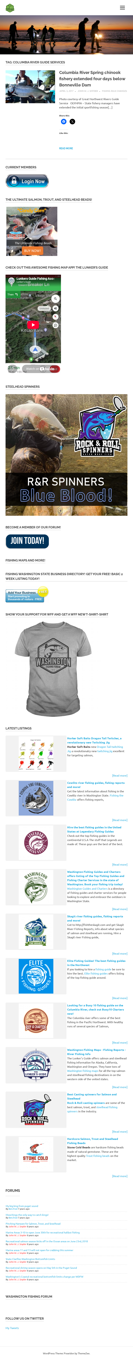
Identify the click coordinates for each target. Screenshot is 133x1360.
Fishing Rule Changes (114, 90)
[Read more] (119, 775)
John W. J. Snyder (88, 90)
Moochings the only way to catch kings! (27, 1214)
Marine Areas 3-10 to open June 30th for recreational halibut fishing (43, 1232)
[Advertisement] (66, 1353)
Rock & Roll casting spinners (86, 1103)
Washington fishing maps (82, 1070)
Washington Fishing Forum (29, 1296)
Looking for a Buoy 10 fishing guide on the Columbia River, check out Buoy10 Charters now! (95, 1009)
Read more (66, 148)
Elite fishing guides (96, 973)
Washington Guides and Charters (87, 888)
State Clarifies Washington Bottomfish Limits (30, 1258)
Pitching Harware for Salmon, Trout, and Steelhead (33, 1223)
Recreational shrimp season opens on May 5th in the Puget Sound (41, 1267)
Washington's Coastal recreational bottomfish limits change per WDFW (44, 1276)
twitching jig (104, 751)
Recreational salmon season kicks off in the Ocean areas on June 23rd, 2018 (47, 1241)
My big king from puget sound (22, 1205)
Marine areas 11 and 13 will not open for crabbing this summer (39, 1250)
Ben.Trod (13, 1208)
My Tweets (12, 1328)
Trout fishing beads (98, 1155)
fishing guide (103, 969)
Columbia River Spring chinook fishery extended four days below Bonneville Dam (92, 78)
